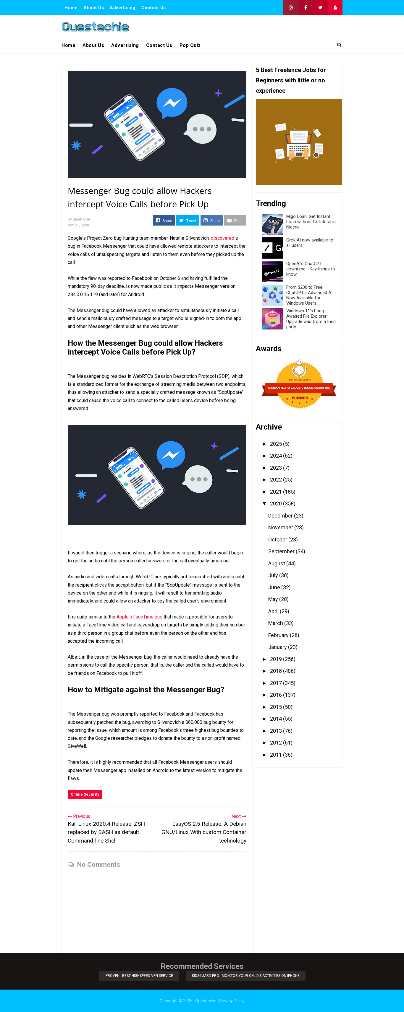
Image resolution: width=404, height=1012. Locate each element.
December (281, 515)
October (278, 539)
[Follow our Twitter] (320, 7)
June (274, 587)
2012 (276, 743)
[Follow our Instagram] (290, 7)
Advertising (122, 7)
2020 (276, 503)
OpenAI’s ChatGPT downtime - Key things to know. (310, 269)
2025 (276, 444)
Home (70, 7)
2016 (276, 695)
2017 (276, 683)
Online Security (85, 794)
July (273, 575)
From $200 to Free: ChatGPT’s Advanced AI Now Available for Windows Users (309, 295)
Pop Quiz (190, 45)
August (277, 563)
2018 (276, 671)
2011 (276, 755)
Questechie (205, 1000)
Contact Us (153, 7)
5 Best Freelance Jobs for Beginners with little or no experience (291, 80)
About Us (93, 7)
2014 (276, 719)
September (282, 551)
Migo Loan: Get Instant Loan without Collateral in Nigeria (311, 222)
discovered (222, 238)
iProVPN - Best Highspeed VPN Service (139, 976)
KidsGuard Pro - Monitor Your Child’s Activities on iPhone (246, 976)
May (273, 599)
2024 (276, 456)
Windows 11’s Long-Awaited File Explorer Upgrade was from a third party (311, 318)
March (276, 623)
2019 (276, 659)
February (279, 635)
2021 (276, 492)
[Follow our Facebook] (305, 7)
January (278, 647)
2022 (276, 479)
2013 (276, 731)
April (274, 611)
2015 (276, 707)
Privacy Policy (232, 1000)
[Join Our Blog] (335, 7)
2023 (276, 468)
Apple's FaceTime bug (139, 617)
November (281, 527)
